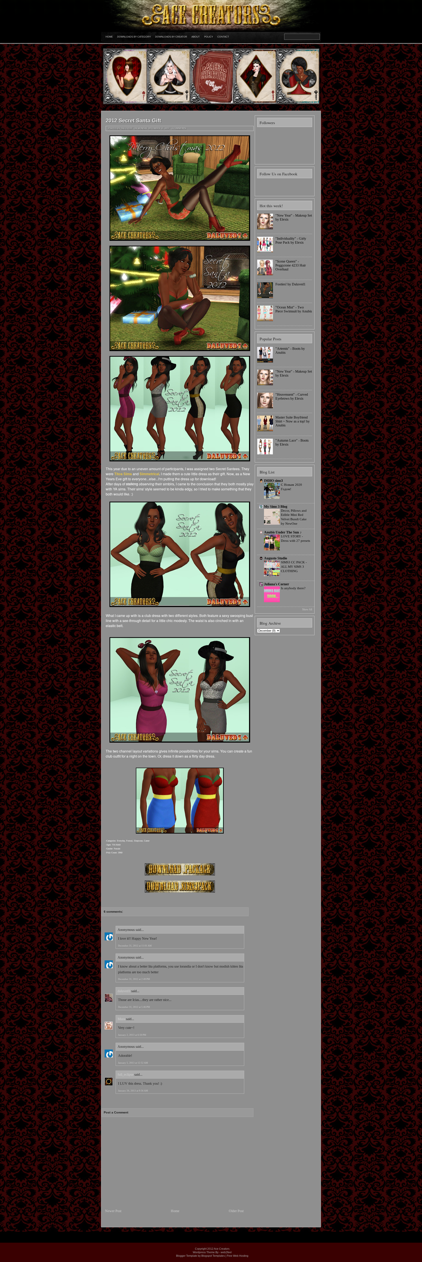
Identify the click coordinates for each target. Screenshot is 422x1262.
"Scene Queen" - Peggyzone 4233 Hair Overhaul (290, 265)
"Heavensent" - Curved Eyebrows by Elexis (291, 396)
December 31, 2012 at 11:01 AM (135, 945)
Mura (121, 1019)
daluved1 (124, 991)
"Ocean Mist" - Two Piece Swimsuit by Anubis (293, 309)
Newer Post (113, 1211)
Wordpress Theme (204, 1252)
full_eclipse (125, 1074)
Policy (208, 36)
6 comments (179, 128)
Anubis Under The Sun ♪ (283, 532)
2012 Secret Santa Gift (133, 120)
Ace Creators (221, 1248)
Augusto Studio (275, 558)
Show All (307, 609)
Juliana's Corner (276, 584)
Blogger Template (186, 1255)
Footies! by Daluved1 (290, 284)
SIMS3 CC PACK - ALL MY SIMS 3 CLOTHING (294, 566)
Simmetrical (149, 473)
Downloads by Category (134, 36)
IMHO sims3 (273, 480)
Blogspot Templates (213, 1255)
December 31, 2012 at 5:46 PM (134, 1007)
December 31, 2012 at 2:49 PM (134, 979)
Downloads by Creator (171, 36)
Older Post (236, 1211)
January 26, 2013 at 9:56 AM (133, 1090)
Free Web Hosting (237, 1255)
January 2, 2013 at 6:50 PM (132, 1035)
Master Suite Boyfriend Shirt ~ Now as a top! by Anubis (292, 421)
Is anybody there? (293, 588)
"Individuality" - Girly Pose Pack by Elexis (290, 240)
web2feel (226, 1252)
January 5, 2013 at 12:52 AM (133, 1062)
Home (109, 36)
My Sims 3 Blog (275, 506)
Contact (223, 36)
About (195, 36)
